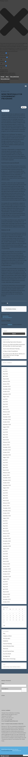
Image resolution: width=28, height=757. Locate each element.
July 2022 (5, 490)
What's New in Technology (9, 658)
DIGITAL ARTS (6, 638)
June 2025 (5, 401)
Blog (14, 57)
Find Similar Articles (10, 309)
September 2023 (7, 455)
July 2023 (5, 460)
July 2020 (5, 551)
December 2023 (7, 447)
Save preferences (5, 79)
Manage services (4, 71)
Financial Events (17, 70)
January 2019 (6, 596)
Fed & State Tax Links (17, 76)
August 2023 (6, 457)
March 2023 (6, 470)
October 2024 (6, 422)
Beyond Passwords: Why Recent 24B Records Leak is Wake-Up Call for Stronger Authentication (14, 355)
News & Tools (16, 53)
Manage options (4, 70)
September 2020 (7, 546)
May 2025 (5, 404)
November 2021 (7, 510)
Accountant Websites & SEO (6, 750)
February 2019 (6, 594)
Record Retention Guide (17, 61)
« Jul (4, 625)
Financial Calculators (17, 59)
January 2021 (6, 536)
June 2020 (5, 553)
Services (14, 24)
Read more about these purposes (8, 74)
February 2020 (6, 563)
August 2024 (6, 427)
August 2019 (6, 579)
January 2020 (6, 566)
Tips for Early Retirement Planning (11, 348)
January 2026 (6, 384)
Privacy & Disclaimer (5, 82)
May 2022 (5, 495)
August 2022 (6, 487)
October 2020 (6, 543)
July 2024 (5, 429)
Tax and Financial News (8, 651)
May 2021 (5, 525)
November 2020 (7, 541)
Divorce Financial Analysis (18, 32)
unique (11, 666)
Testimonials (15, 45)
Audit (14, 28)
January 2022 (6, 505)
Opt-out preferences (5, 81)
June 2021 (5, 523)
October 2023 (6, 452)
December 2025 (7, 386)
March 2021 (6, 531)
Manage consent (5, 756)
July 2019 (5, 581)
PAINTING (5, 648)
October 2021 (6, 513)
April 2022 (5, 498)
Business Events (17, 68)
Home (14, 22)
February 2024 (6, 442)
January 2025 (6, 414)
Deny (7, 76)
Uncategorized (6, 656)
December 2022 (7, 477)
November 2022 (7, 480)
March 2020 (6, 561)
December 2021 (7, 508)
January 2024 (6, 444)
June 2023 (5, 462)
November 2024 (7, 419)
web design (14, 666)
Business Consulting (17, 34)
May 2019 (5, 586)
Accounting (15, 36)
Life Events (15, 64)
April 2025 (5, 406)
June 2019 (5, 584)
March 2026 (6, 378)
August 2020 (6, 548)
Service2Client (5, 316)
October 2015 (6, 602)
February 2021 (6, 533)
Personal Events (17, 72)
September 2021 (7, 515)
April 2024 (5, 437)
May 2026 (5, 373)
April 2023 (5, 467)
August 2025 (6, 396)
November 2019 (7, 571)
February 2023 (6, 472)
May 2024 (5, 434)
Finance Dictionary (16, 82)
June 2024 (5, 432)
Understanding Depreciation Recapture (12, 342)
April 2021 (5, 528)
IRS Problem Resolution (17, 30)
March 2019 (6, 591)
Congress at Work (7, 636)
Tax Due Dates (16, 78)
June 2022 (5, 493)
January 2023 (6, 475)
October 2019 (6, 574)
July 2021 (5, 520)
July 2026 (5, 371)
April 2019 (5, 589)
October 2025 (6, 391)
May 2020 (5, 556)
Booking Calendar (17, 49)
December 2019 (7, 569)
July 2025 (5, 399)
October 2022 (6, 482)
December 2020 (7, 538)
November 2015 (7, 599)
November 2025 (7, 389)
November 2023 (7, 449)
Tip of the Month (7, 653)
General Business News (8, 646)
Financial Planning (8, 317)
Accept (2, 76)
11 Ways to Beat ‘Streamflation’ (10, 351)
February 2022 (6, 503)
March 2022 (6, 500)
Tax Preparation (16, 26)
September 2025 (7, 394)
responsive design (6, 666)
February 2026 (6, 381)
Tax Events (16, 66)
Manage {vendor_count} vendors (7, 73)
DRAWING (5, 641)
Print (23, 107)
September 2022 (7, 485)
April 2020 (5, 558)
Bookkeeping (15, 38)
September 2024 (7, 424)
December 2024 (7, 416)
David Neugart (16, 43)
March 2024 (6, 439)
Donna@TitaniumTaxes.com (11, 721)
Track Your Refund (16, 80)
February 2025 (6, 411)
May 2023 (5, 465)
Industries (15, 47)
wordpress (19, 666)
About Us (15, 40)
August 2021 (6, 518)
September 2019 (7, 576)
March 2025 (6, 409)
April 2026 (5, 376)
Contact (14, 51)
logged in (10, 324)
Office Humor (15, 74)
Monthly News (16, 55)
